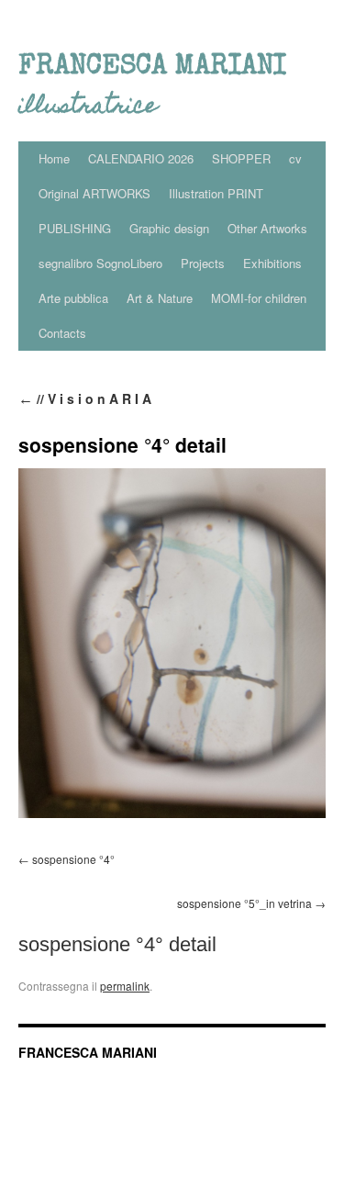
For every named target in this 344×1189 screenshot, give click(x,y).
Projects (203, 263)
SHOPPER (241, 158)
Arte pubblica (73, 298)
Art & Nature (160, 298)
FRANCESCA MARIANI (87, 1052)
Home (54, 158)
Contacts (62, 333)
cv (295, 158)
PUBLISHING (75, 228)
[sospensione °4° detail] (172, 643)
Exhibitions (272, 263)
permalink (125, 985)
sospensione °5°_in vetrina (244, 903)
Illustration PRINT (216, 193)
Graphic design (169, 228)
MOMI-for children (258, 298)
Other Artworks (267, 228)
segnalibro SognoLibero (100, 263)
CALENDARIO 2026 (141, 158)
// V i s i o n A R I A (84, 398)
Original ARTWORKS (94, 193)
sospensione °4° (73, 859)
